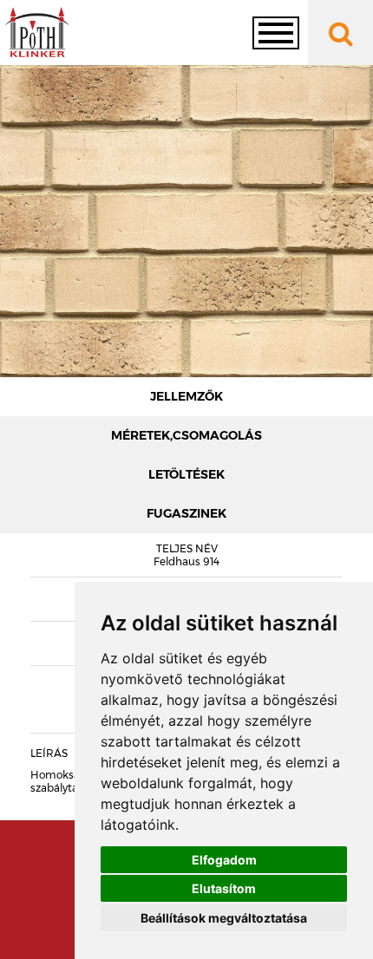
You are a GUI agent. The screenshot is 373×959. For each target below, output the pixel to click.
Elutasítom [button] (224, 888)
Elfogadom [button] (224, 859)
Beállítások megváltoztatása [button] (224, 917)
